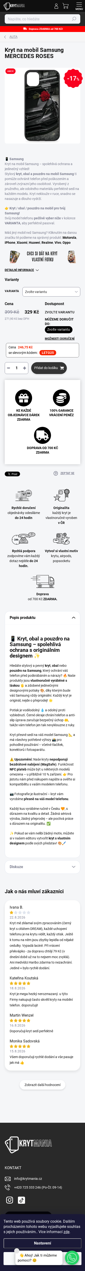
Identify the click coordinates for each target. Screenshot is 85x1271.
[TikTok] (21, 1199)
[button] (72, 1258)
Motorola (69, 237)
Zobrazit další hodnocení (42, 1085)
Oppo (67, 242)
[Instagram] (9, 1199)
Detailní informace (19, 270)
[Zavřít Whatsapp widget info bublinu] (16, 1250)
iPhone (10, 242)
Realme (47, 242)
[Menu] (79, 6)
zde (66, 1232)
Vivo (58, 242)
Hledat (74, 19)
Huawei (34, 242)
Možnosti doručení (60, 338)
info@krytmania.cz (28, 1179)
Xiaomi (22, 242)
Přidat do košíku (46, 368)
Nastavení (42, 1243)
